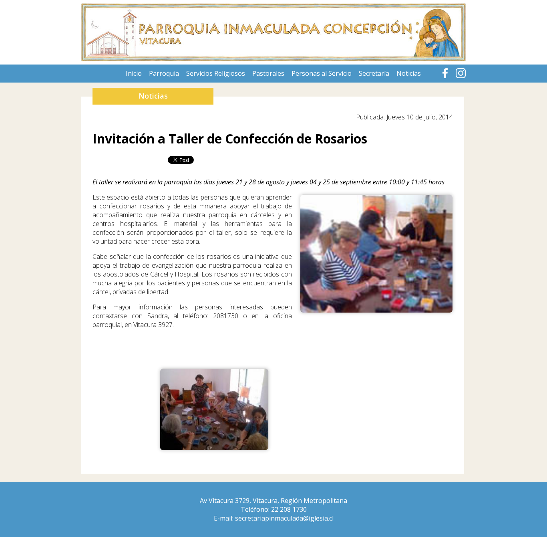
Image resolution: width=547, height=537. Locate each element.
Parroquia (164, 73)
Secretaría (374, 73)
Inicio (134, 73)
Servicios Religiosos (215, 73)
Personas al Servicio (322, 73)
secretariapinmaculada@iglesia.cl (284, 518)
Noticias (408, 73)
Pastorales (268, 73)
